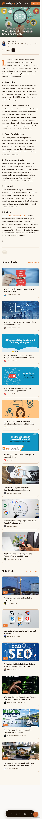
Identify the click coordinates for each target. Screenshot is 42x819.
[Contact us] (35, 814)
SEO (7, 8)
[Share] (31, 813)
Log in (27, 3)
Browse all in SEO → (32, 571)
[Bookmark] (25, 813)
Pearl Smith (12, 41)
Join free (35, 3)
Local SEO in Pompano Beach (13, 216)
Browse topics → (33, 262)
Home (3, 8)
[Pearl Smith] (4, 43)
